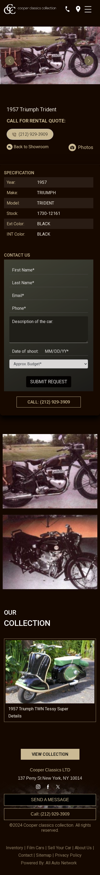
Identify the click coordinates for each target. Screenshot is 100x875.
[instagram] (38, 786)
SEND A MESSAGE (50, 799)
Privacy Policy (68, 855)
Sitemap (43, 855)
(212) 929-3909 (33, 134)
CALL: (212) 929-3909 (48, 402)
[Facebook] (48, 786)
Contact (25, 855)
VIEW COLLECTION (50, 754)
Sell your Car (59, 847)
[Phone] (67, 9)
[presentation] (10, 60)
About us (83, 847)
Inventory (14, 847)
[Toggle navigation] (88, 8)
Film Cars (35, 847)
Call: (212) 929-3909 (50, 814)
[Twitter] (58, 786)
